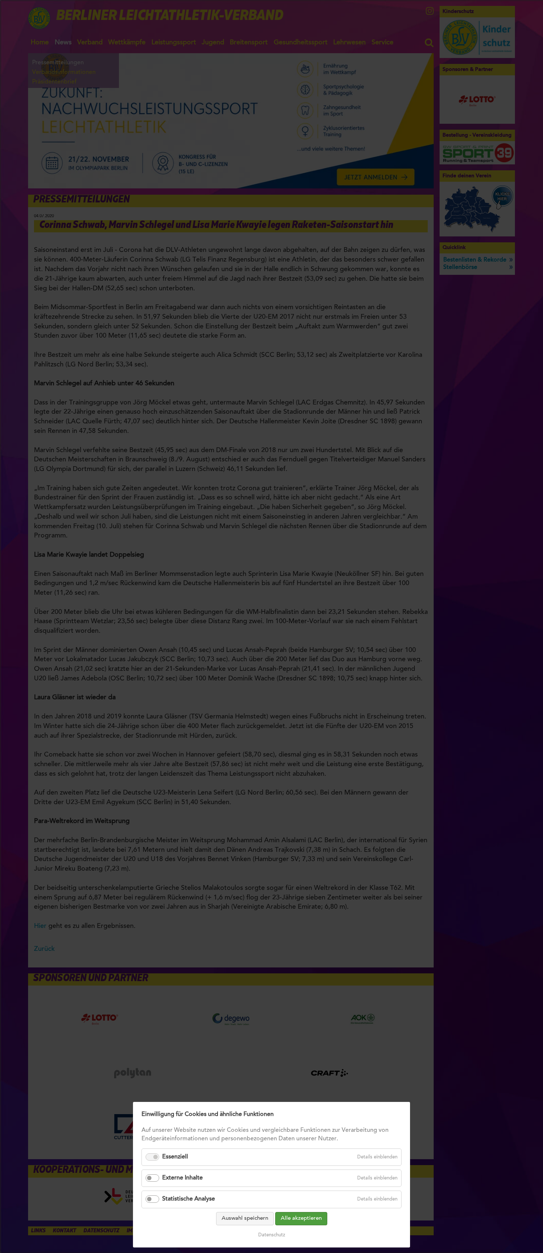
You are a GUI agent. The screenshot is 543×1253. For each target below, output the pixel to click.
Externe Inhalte (182, 1178)
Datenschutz (271, 1235)
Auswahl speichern (245, 1218)
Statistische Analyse (188, 1199)
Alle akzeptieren (301, 1218)
